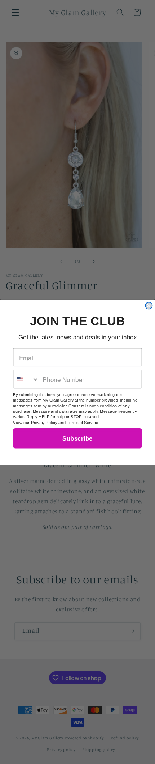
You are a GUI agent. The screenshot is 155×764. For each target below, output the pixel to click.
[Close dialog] (148, 305)
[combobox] (26, 379)
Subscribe (77, 438)
